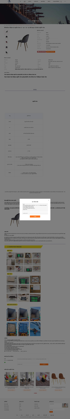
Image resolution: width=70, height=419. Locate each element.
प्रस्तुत (35, 216)
